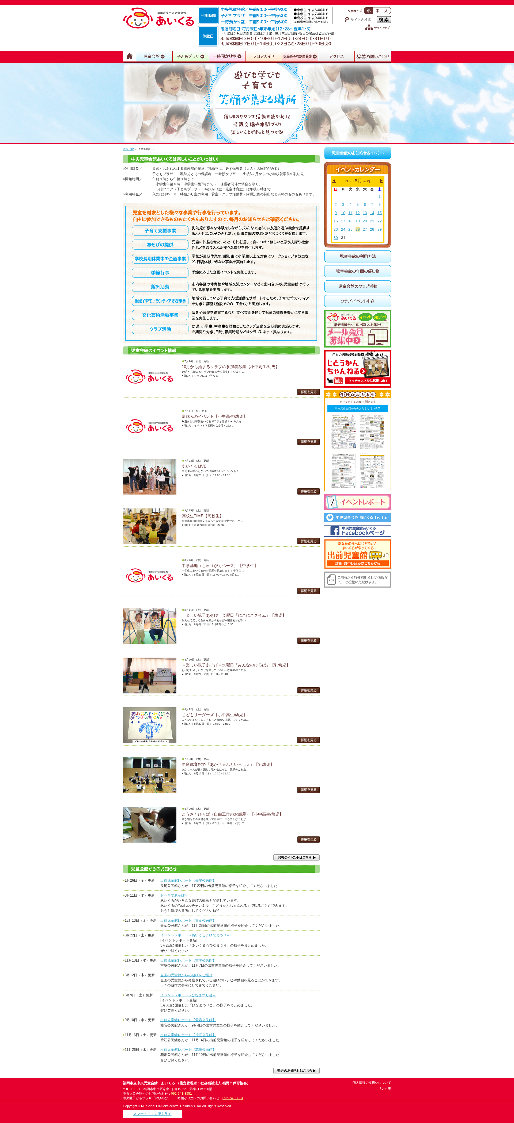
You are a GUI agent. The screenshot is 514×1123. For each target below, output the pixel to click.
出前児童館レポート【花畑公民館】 (188, 1050)
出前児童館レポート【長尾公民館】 (188, 880)
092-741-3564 (232, 1098)
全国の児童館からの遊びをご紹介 (186, 975)
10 (343, 213)
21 (372, 221)
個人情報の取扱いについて (372, 1082)
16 (336, 221)
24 (343, 229)
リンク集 (384, 1088)
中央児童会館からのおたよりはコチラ (357, 408)
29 (379, 229)
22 (379, 221)
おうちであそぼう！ (176, 895)
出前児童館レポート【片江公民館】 (188, 1035)
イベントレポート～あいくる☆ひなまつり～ (195, 935)
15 (379, 213)
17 (343, 221)
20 (365, 221)
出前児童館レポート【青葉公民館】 (188, 921)
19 (358, 221)
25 (350, 229)
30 (336, 238)
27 (365, 229)
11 (350, 213)
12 (358, 213)
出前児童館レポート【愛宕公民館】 (188, 1020)
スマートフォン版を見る (152, 1114)
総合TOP (128, 149)
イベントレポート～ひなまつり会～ (188, 995)
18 (350, 221)
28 (372, 229)
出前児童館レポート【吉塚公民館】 (188, 960)
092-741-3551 (181, 1093)
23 (336, 229)
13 (365, 213)
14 (372, 213)
